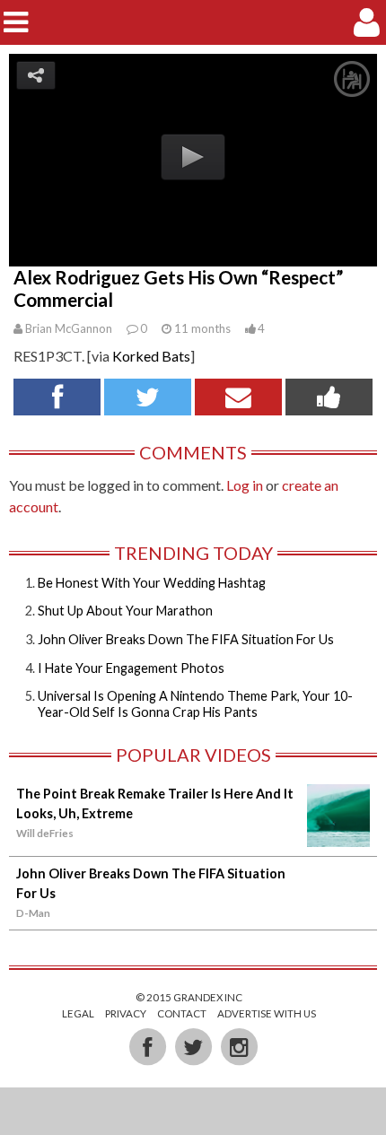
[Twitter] (194, 1046)
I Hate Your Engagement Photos (131, 668)
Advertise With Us (266, 1013)
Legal (78, 1013)
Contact (181, 1013)
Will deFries (45, 833)
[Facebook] (148, 1046)
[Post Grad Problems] (193, 22)
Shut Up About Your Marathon (125, 610)
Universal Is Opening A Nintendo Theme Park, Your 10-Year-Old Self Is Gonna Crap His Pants (195, 703)
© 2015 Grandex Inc (189, 997)
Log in (244, 484)
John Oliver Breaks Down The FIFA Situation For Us (186, 639)
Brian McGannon (68, 328)
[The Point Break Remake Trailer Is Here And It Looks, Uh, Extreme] (338, 837)
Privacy (125, 1013)
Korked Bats (151, 355)
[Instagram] (238, 1046)
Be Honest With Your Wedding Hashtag (152, 582)
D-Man (33, 913)
